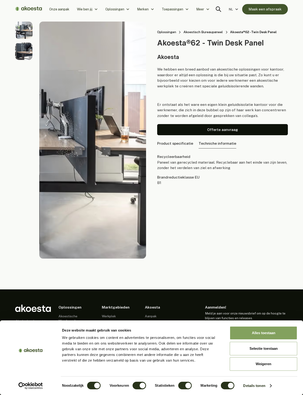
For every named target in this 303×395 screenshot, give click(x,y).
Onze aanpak (59, 9)
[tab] (175, 143)
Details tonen (254, 386)
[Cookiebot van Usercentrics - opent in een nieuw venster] (30, 385)
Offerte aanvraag (222, 129)
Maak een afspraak (265, 9)
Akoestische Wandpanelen (68, 318)
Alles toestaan (263, 333)
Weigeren (263, 364)
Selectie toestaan (264, 348)
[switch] (139, 385)
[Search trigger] (218, 9)
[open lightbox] (23, 30)
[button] (87, 9)
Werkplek (109, 316)
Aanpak (150, 316)
